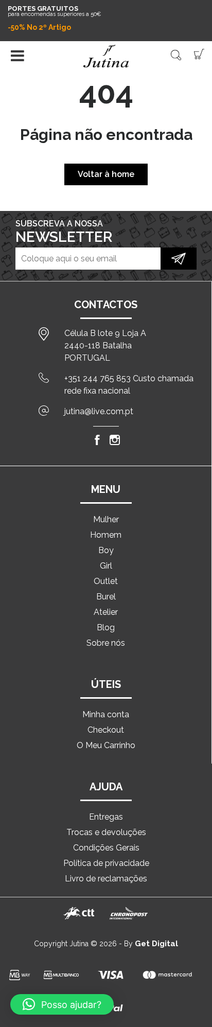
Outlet (106, 581)
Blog (106, 627)
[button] (62, 1004)
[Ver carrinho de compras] (199, 53)
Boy (106, 550)
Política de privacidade (106, 863)
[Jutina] (106, 56)
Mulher (106, 519)
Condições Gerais (106, 848)
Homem (105, 535)
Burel (106, 596)
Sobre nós (105, 643)
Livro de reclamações (106, 878)
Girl (106, 566)
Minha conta (105, 714)
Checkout (105, 730)
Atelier (106, 612)
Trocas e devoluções (106, 832)
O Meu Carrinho (106, 745)
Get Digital (156, 943)
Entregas (106, 817)
